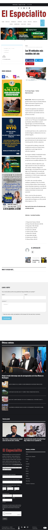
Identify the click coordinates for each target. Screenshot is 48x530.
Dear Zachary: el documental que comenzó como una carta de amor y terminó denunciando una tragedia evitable (12, 440)
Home (26, 45)
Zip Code (4, 502)
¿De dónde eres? (5, 493)
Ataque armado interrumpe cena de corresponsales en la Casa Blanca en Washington (22, 377)
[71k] (3, 76)
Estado (13, 497)
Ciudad (3, 497)
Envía (5, 518)
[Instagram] (26, 8)
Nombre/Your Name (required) (8, 474)
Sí (4, 509)
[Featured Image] (24, 360)
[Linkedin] (29, 8)
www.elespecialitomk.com (17, 464)
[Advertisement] (24, 331)
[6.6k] (14, 76)
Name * (3, 294)
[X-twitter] (21, 8)
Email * (26, 294)
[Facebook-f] (18, 8)
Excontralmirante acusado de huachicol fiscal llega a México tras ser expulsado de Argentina (34, 440)
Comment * (4, 301)
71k (7, 76)
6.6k (18, 76)
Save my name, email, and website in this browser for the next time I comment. (21, 314)
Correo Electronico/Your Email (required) (11, 479)
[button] (1, 33)
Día (3, 490)
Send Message (7, 318)
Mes (8, 490)
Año (15, 490)
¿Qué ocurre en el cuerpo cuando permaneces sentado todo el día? (25, 384)
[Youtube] (24, 8)
